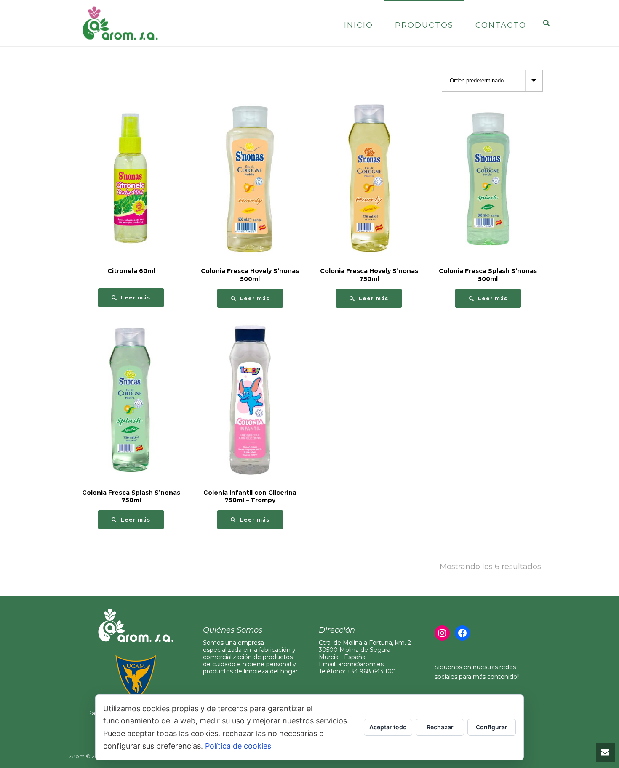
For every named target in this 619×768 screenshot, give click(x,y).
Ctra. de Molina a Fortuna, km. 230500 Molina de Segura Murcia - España (365, 650)
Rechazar (440, 727)
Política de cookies (238, 746)
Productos (424, 25)
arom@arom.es (361, 664)
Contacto (500, 25)
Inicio (358, 25)
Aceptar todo (388, 727)
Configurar (491, 727)
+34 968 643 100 (371, 671)
